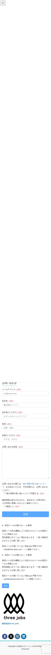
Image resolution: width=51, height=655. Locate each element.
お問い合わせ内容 (13, 447)
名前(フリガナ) (11, 435)
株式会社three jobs (10, 623)
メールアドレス (12, 389)
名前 (7, 424)
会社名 (8, 401)
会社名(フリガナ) (12, 412)
